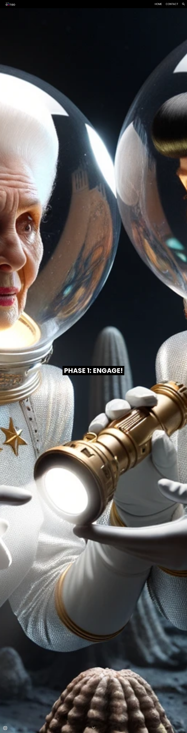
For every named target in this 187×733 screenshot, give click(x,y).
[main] (93, 370)
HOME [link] (158, 4)
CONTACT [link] (172, 4)
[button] (183, 4)
